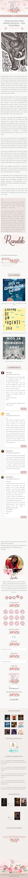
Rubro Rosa (9, 372)
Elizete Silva (9, 451)
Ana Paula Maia (9, 262)
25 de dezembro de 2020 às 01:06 (13, 479)
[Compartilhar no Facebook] (3, 259)
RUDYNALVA (9, 477)
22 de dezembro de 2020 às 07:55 (13, 374)
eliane (7, 413)
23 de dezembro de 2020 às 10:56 (13, 453)
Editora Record (5, 263)
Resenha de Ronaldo (7, 265)
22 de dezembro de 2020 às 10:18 (13, 415)
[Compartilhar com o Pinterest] (8, 259)
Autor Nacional (19, 262)
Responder (23, 408)
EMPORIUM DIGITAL (15, 876)
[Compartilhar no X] (5, 259)
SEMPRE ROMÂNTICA (21, 874)
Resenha (13, 263)
